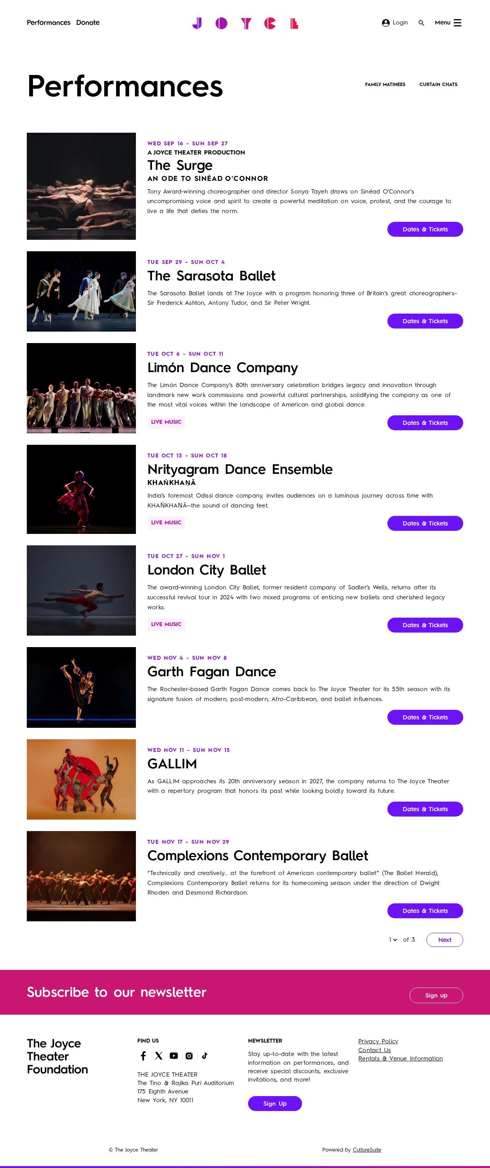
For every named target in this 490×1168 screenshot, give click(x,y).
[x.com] (158, 1056)
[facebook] (143, 1056)
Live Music (166, 422)
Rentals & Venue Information (400, 1059)
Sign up (436, 996)
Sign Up (275, 1104)
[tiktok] (204, 1056)
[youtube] (174, 1056)
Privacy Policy (378, 1042)
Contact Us (374, 1051)
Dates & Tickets (425, 230)
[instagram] (189, 1056)
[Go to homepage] (245, 22)
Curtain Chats (438, 85)
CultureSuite (367, 1150)
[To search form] (421, 23)
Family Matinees (385, 85)
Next (444, 940)
